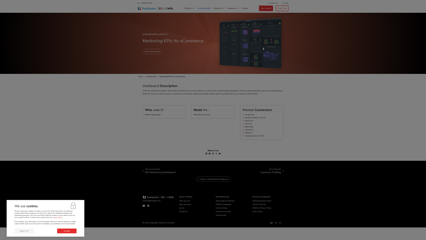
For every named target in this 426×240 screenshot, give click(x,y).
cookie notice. (58, 217)
